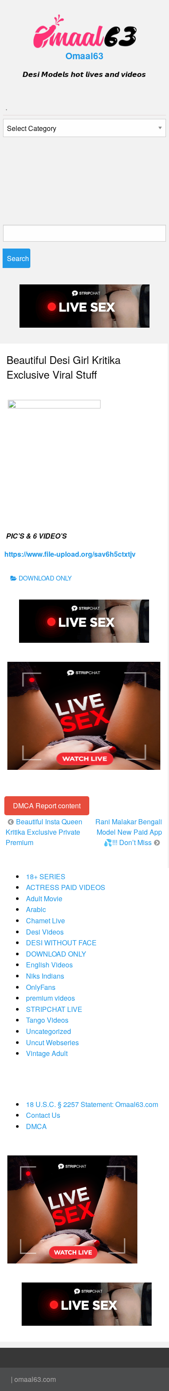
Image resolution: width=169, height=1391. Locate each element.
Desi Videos (45, 932)
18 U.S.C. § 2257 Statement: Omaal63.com (92, 1104)
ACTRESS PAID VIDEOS (65, 887)
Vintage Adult (47, 1053)
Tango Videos (47, 1020)
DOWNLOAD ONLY (45, 577)
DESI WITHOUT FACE (61, 943)
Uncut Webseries (52, 1042)
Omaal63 (84, 55)
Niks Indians (45, 976)
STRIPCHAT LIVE (54, 1009)
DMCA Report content (47, 805)
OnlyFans (40, 987)
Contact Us (43, 1115)
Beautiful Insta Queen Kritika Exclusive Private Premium (44, 832)
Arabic (36, 909)
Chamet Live (45, 920)
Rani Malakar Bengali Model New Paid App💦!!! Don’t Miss (128, 832)
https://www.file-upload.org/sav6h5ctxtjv (70, 554)
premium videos (50, 998)
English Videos (49, 965)
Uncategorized (48, 1031)
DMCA (36, 1126)
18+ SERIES (45, 876)
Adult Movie (44, 898)
